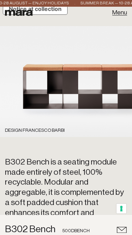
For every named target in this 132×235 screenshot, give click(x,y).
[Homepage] (19, 12)
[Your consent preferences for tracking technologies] (122, 209)
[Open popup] (122, 229)
